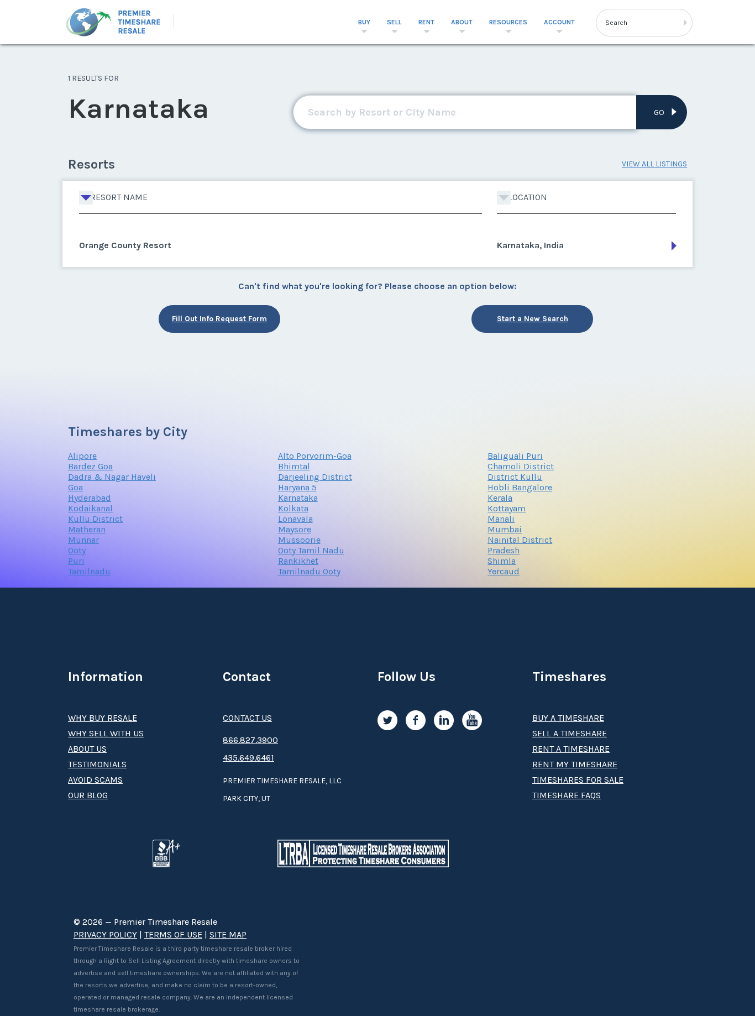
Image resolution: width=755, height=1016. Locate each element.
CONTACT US (247, 718)
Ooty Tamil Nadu (311, 550)
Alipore (82, 456)
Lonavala (295, 519)
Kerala (499, 498)
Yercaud (503, 571)
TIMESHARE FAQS (566, 795)
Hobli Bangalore (519, 487)
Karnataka (298, 498)
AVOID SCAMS (95, 779)
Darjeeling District (315, 477)
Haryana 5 (297, 487)
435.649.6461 (248, 757)
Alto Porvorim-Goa (315, 456)
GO (659, 112)
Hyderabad (89, 498)
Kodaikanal (90, 508)
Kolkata (293, 508)
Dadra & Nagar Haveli (112, 477)
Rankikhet (298, 561)
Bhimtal (294, 466)
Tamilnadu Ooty (309, 571)
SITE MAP (228, 934)
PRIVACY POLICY (105, 934)
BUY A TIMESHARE (568, 718)
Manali (501, 519)
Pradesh (503, 550)
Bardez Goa (90, 466)
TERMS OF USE (173, 934)
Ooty (77, 550)
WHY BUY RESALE (102, 718)
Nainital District (519, 540)
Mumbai (504, 529)
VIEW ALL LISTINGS (654, 164)
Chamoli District (520, 466)
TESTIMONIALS (97, 764)
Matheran (87, 529)
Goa (75, 487)
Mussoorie (299, 540)
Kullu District (95, 519)
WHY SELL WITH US (106, 733)
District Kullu (514, 477)
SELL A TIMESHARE (569, 733)
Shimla (501, 561)
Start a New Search (532, 318)
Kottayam (506, 508)
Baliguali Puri (515, 456)
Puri (76, 561)
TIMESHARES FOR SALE (577, 779)
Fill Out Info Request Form (219, 318)
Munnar (83, 540)
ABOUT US (87, 748)
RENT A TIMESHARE (571, 748)
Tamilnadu (89, 571)
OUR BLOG (88, 795)
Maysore (294, 529)
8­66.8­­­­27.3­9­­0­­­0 (250, 740)
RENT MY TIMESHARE (574, 764)
